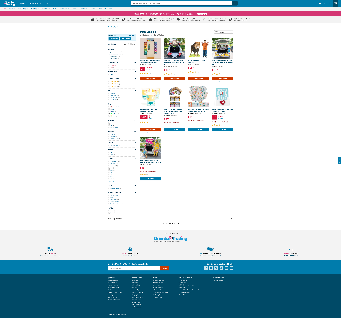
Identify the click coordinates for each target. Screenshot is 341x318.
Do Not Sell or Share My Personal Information (191, 290)
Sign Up (164, 268)
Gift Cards (110, 290)
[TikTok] (221, 268)
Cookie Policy (182, 295)
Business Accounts (113, 285)
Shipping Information (137, 292)
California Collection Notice (186, 285)
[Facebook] (206, 268)
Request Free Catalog (113, 287)
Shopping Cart (136, 295)
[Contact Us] (324, 3)
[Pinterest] (216, 268)
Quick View (151, 82)
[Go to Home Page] (108, 27)
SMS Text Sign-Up (112, 297)
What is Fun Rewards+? (114, 299)
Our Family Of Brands (159, 295)
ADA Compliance (136, 304)
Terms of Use (182, 282)
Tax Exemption (136, 302)
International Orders (137, 297)
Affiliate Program (158, 287)
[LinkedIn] (211, 268)
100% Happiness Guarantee (160, 292)
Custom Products (218, 280)
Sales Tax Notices (136, 299)
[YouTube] (226, 268)
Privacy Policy (183, 280)
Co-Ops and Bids (112, 282)
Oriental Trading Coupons (115, 292)
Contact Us (135, 280)
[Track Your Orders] (320, 3)
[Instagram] (231, 268)
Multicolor (114, 38)
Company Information (159, 280)
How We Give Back (158, 282)
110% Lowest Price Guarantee (161, 290)
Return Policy (135, 290)
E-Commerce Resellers (185, 292)
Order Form (135, 287)
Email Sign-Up (112, 295)
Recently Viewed (115, 218)
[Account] (330, 3)
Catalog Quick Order (113, 280)
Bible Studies (126, 38)
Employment (156, 285)
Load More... (112, 181)
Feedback (339, 160)
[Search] (235, 3)
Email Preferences (136, 307)
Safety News (182, 287)
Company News (157, 297)
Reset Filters (132, 35)
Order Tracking (136, 285)
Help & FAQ (135, 282)
